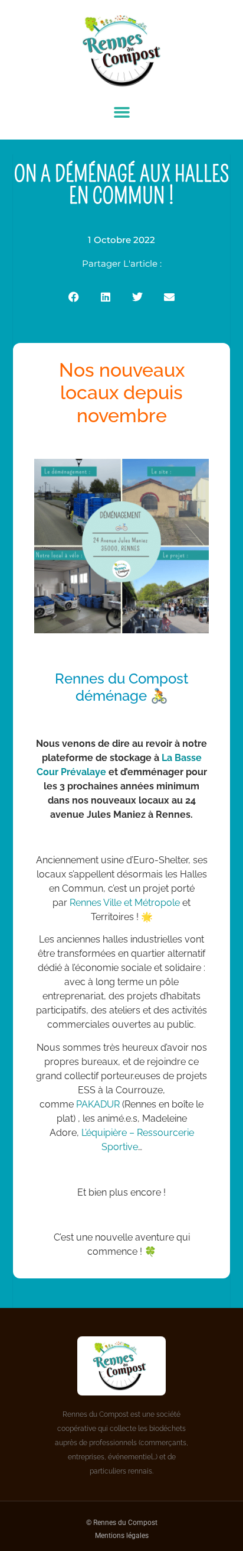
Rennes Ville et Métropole (125, 902)
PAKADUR (98, 1104)
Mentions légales (122, 1535)
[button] (121, 112)
